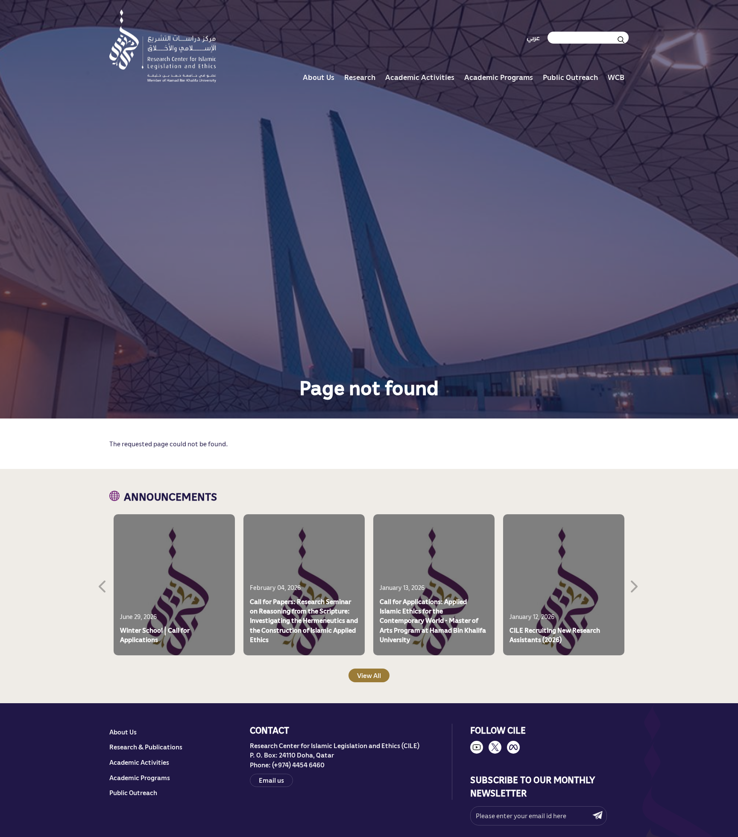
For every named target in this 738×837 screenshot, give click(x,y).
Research (359, 77)
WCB (616, 77)
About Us (318, 77)
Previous (103, 585)
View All (369, 676)
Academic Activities (419, 77)
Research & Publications (145, 747)
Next (635, 585)
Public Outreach (570, 77)
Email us (271, 780)
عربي (533, 37)
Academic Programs (498, 77)
